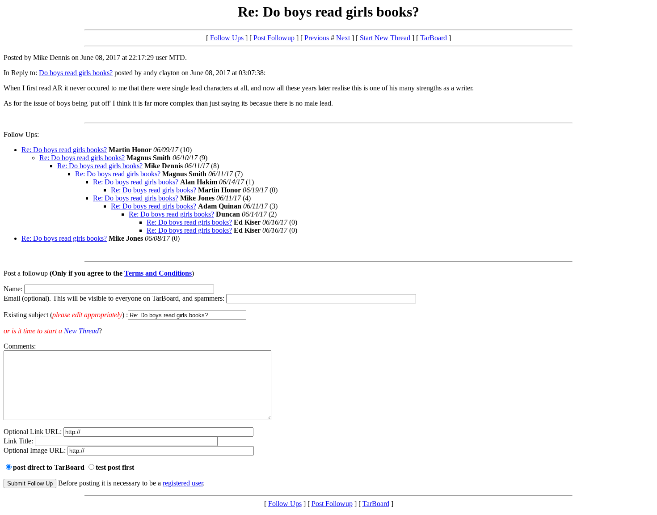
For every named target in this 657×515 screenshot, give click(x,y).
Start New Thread (385, 38)
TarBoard (433, 38)
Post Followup (274, 38)
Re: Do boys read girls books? (64, 149)
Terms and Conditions (158, 273)
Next (343, 38)
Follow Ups (227, 38)
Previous (316, 38)
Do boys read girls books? (76, 73)
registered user (183, 483)
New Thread (81, 331)
